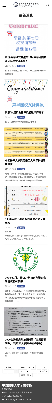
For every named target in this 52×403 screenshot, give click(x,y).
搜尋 (48, 5)
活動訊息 (21, 227)
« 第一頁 (9, 367)
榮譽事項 (21, 66)
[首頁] (26, 4)
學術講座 (21, 169)
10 (34, 371)
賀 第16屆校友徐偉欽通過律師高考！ (25, 112)
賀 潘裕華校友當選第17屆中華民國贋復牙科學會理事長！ (25, 59)
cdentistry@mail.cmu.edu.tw (17, 399)
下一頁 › (43, 371)
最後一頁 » (26, 375)
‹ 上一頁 (21, 367)
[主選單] (4, 5)
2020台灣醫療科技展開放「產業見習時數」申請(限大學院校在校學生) (25, 341)
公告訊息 (21, 348)
